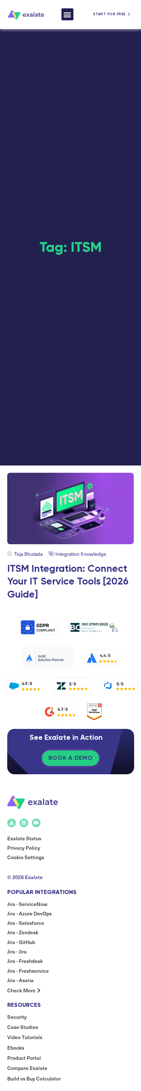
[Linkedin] (24, 823)
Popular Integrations (42, 892)
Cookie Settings (25, 857)
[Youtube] (36, 823)
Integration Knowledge (80, 553)
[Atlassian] (11, 823)
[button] (67, 14)
